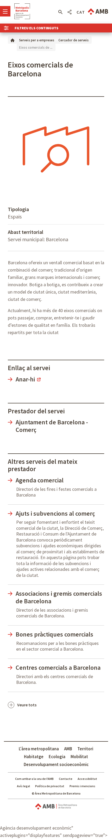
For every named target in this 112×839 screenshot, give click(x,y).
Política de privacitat (49, 786)
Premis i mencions (82, 786)
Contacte (65, 779)
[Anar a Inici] (12, 40)
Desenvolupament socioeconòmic (56, 764)
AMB (68, 749)
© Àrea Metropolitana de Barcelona (56, 793)
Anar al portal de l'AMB (98, 11)
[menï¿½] (5, 11)
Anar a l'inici (22, 11)
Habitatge (33, 756)
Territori (85, 749)
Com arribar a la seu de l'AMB (34, 779)
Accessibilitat (87, 779)
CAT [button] (81, 12)
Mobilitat (79, 756)
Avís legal (23, 786)
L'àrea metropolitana (39, 749)
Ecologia (57, 756)
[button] (60, 12)
